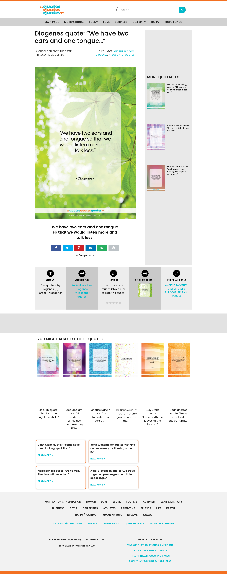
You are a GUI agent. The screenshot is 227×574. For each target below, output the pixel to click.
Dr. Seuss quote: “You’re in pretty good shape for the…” (126, 415)
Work (117, 502)
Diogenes (101, 54)
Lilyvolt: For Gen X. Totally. (150, 550)
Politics (131, 502)
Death (170, 508)
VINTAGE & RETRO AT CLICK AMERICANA (150, 545)
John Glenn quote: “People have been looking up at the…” (59, 446)
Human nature (112, 515)
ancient (170, 285)
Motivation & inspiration (63, 502)
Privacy (92, 523)
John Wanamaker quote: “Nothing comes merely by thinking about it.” (112, 448)
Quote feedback (134, 523)
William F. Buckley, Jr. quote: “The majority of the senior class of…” (178, 88)
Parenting (128, 508)
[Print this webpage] (114, 248)
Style (73, 508)
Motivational (74, 22)
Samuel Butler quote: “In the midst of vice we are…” (178, 128)
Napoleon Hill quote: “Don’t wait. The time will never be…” (59, 472)
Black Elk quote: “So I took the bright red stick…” (48, 413)
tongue (176, 295)
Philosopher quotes (122, 54)
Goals (147, 515)
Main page (52, 22)
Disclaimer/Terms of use (67, 523)
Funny (93, 22)
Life (158, 508)
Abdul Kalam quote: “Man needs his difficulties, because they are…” (74, 419)
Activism (149, 502)
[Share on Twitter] (68, 248)
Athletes (109, 508)
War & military (171, 502)
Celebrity (139, 22)
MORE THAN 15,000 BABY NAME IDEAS (150, 561)
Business (121, 22)
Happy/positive (85, 515)
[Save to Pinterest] (79, 248)
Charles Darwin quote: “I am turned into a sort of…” (100, 415)
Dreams (132, 515)
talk (185, 292)
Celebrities (90, 508)
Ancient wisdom (123, 51)
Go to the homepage (161, 523)
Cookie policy (111, 523)
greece (172, 288)
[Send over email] (102, 248)
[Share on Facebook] (56, 248)
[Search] (182, 10)
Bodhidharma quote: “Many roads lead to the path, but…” (178, 415)
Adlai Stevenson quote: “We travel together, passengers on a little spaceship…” (112, 474)
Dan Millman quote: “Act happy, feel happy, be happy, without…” (177, 170)
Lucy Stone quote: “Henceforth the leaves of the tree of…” (152, 417)
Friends (146, 508)
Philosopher (173, 292)
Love (106, 22)
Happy (155, 22)
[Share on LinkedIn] (91, 248)
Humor (91, 502)
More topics (173, 22)
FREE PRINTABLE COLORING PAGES (150, 555)
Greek (181, 288)
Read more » (45, 455)
